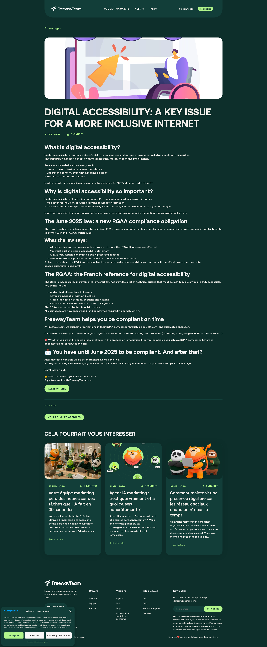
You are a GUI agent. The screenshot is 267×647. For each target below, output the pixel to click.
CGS (145, 603)
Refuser (34, 635)
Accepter (14, 635)
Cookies (30, 642)
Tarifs (153, 8)
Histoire (93, 598)
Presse (92, 608)
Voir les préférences (58, 635)
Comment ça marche (116, 8)
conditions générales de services (202, 630)
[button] (70, 611)
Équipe (92, 603)
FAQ (118, 603)
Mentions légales (41, 642)
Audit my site (57, 388)
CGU (145, 598)
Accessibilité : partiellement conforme (123, 616)
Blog (118, 608)
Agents (139, 8)
